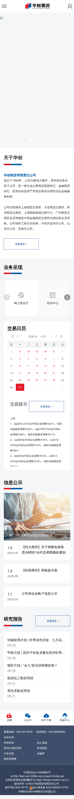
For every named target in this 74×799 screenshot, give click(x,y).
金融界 (41, 753)
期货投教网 (10, 758)
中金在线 (9, 753)
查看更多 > (21, 244)
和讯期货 (42, 748)
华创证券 (9, 742)
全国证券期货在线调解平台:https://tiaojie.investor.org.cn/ (37, 779)
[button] (30, 140)
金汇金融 (42, 742)
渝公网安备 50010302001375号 (51, 787)
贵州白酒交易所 (12, 748)
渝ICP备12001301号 (16, 787)
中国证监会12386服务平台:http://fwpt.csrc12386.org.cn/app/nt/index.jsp (37, 774)
